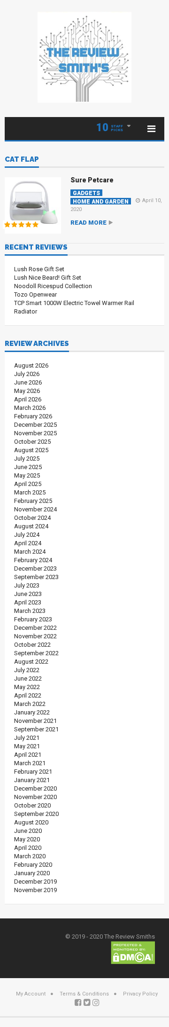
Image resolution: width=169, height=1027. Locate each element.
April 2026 (27, 399)
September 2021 (36, 729)
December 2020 (35, 788)
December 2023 (35, 568)
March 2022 (30, 703)
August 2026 (31, 365)
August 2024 (31, 526)
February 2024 (33, 560)
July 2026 (26, 373)
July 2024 (26, 534)
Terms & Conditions (84, 994)
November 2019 (35, 890)
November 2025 (35, 433)
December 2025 (35, 424)
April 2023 (27, 602)
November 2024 (35, 509)
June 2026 (28, 382)
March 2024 (30, 551)
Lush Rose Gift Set (39, 269)
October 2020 (32, 805)
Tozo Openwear (35, 294)
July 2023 (26, 585)
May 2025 (27, 475)
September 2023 (36, 576)
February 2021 (33, 771)
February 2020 (33, 864)
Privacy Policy (140, 994)
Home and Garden (101, 201)
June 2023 (28, 593)
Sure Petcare (92, 180)
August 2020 (31, 822)
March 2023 (30, 610)
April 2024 (27, 543)
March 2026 (30, 407)
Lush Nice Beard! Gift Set (47, 277)
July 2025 (26, 458)
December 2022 (35, 627)
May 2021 (27, 746)
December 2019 (35, 881)
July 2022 (26, 670)
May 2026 (27, 390)
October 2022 (32, 644)
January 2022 (32, 712)
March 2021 (30, 763)
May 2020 (27, 839)
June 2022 (28, 678)
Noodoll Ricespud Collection (53, 286)
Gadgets (86, 193)
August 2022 (31, 661)
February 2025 (33, 500)
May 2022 (27, 686)
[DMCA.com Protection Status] (133, 952)
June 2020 (28, 830)
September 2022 (36, 653)
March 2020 (30, 856)
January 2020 (32, 873)
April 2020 (27, 847)
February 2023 (33, 619)
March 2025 (30, 492)
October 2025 (32, 441)
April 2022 (27, 695)
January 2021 (32, 780)
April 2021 (27, 754)
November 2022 (35, 636)
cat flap (22, 160)
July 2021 (26, 737)
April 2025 (27, 483)
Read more (88, 223)
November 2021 (35, 720)
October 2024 (32, 517)
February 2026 (33, 416)
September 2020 (36, 813)
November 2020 (35, 796)
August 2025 (31, 450)
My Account (31, 994)
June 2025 (28, 466)
